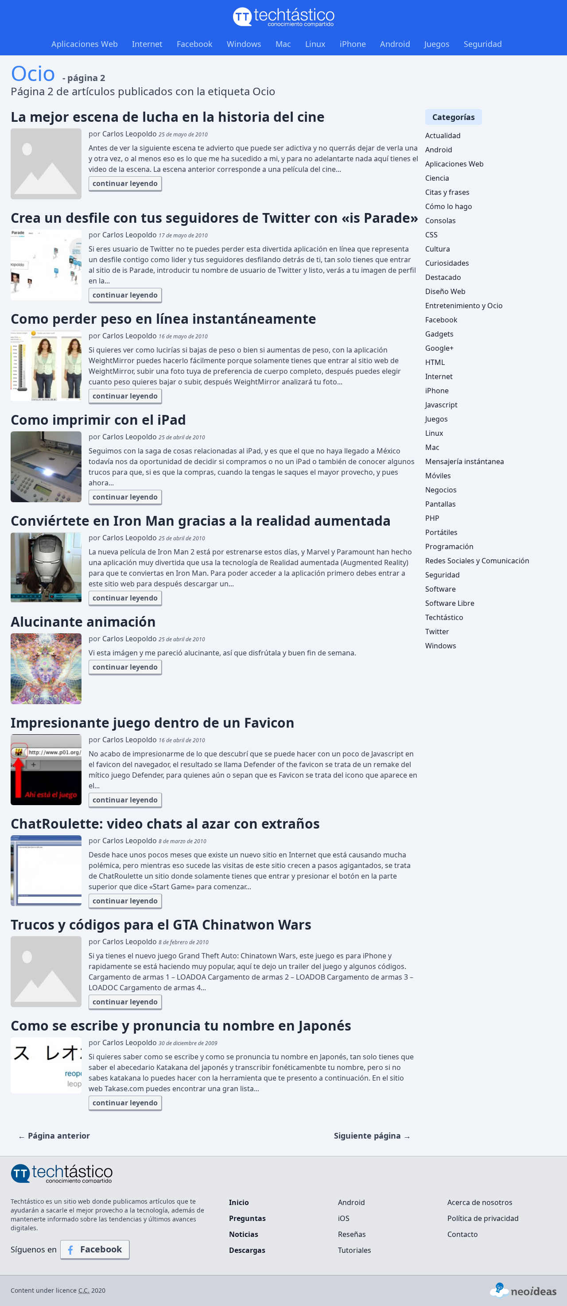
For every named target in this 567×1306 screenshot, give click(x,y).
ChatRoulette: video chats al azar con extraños (165, 824)
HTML (435, 362)
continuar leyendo (125, 183)
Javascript (441, 405)
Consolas (440, 220)
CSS (431, 235)
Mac (283, 44)
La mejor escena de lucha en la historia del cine (168, 117)
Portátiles (441, 532)
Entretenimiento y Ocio (464, 305)
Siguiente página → (372, 1135)
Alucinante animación (83, 622)
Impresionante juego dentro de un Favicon (153, 723)
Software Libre (449, 603)
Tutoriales (354, 1250)
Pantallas (440, 504)
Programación (449, 546)
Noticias (243, 1234)
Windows (244, 44)
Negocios (441, 490)
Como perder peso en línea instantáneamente (163, 319)
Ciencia (437, 178)
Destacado (443, 277)
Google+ (439, 348)
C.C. (83, 1290)
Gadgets (439, 334)
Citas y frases (447, 192)
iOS (344, 1218)
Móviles (438, 476)
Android (395, 44)
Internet (147, 44)
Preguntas (247, 1218)
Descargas (247, 1250)
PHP (432, 518)
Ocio (33, 72)
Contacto (462, 1234)
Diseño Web (445, 291)
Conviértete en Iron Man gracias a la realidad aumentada (201, 521)
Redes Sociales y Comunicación (477, 561)
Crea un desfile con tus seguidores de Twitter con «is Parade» (214, 218)
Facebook (195, 44)
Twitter (437, 631)
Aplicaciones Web (84, 44)
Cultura (437, 249)
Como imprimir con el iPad (98, 420)
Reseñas (352, 1234)
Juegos (437, 44)
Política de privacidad (483, 1218)
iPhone (353, 44)
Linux (315, 44)
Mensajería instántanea (464, 461)
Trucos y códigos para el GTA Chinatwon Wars (161, 925)
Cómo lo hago (448, 206)
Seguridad (483, 44)
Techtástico (444, 617)
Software (440, 589)
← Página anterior (54, 1135)
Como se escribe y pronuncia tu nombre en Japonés (181, 1026)
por (148, 134)
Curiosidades (447, 263)
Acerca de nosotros (480, 1202)
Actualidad (443, 135)
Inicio (239, 1202)
